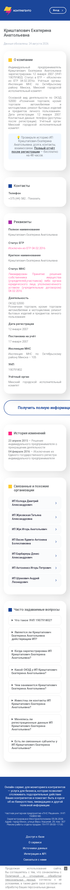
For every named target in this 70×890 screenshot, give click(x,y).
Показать (34, 198)
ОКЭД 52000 (16, 303)
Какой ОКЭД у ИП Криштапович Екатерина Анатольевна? (34, 671)
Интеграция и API (35, 854)
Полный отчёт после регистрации (33, 150)
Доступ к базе (35, 836)
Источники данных (35, 848)
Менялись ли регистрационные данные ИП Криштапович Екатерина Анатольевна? (32, 724)
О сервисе (35, 842)
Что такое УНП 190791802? (33, 620)
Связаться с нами (35, 859)
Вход (56, 10)
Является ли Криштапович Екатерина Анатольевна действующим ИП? (31, 636)
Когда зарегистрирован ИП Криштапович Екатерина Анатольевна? (32, 654)
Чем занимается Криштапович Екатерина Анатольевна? (34, 686)
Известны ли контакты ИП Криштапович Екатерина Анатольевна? (31, 704)
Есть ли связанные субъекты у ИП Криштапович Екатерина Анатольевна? (34, 745)
